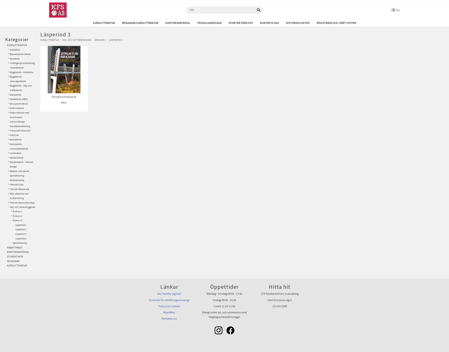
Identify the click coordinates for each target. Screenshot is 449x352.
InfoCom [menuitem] (14, 135)
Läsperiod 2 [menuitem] (20, 229)
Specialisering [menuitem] (20, 243)
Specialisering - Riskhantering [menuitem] (17, 178)
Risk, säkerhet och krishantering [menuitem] (19, 196)
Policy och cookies (169, 306)
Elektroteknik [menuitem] (17, 108)
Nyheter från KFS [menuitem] (241, 23)
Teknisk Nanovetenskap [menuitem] (22, 202)
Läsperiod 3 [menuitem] (20, 234)
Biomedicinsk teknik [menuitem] (20, 54)
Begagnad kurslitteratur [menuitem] (140, 23)
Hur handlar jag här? (169, 294)
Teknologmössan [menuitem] (209, 23)
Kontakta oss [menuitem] (269, 23)
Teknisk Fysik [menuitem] (17, 184)
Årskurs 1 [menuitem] (17, 211)
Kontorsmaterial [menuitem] (177, 23)
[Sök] (258, 10)
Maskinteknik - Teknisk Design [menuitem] (21, 164)
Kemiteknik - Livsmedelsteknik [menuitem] (19, 146)
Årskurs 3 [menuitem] (17, 220)
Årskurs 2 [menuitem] (17, 216)
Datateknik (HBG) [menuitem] (19, 99)
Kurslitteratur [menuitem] (104, 23)
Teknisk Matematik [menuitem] (19, 189)
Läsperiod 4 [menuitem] (20, 238)
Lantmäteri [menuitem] (15, 153)
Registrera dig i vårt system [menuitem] (336, 23)
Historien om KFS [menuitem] (298, 23)
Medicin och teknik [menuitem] (19, 171)
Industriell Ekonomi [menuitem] (20, 130)
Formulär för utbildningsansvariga (169, 300)
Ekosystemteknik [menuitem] (19, 103)
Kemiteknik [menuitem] (16, 139)
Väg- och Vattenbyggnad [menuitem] (22, 207)
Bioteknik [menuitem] (15, 58)
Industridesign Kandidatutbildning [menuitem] (20, 124)
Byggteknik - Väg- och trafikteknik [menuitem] (21, 88)
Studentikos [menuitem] (15, 256)
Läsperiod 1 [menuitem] (20, 225)
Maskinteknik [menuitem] (17, 157)
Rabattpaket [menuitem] (15, 247)
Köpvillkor (169, 312)
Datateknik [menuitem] (15, 94)
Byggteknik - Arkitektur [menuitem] (22, 72)
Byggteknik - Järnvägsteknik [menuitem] (18, 79)
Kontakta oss (169, 318)
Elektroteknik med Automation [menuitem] (19, 115)
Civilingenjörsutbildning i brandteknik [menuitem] (22, 65)
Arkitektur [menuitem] (15, 49)
